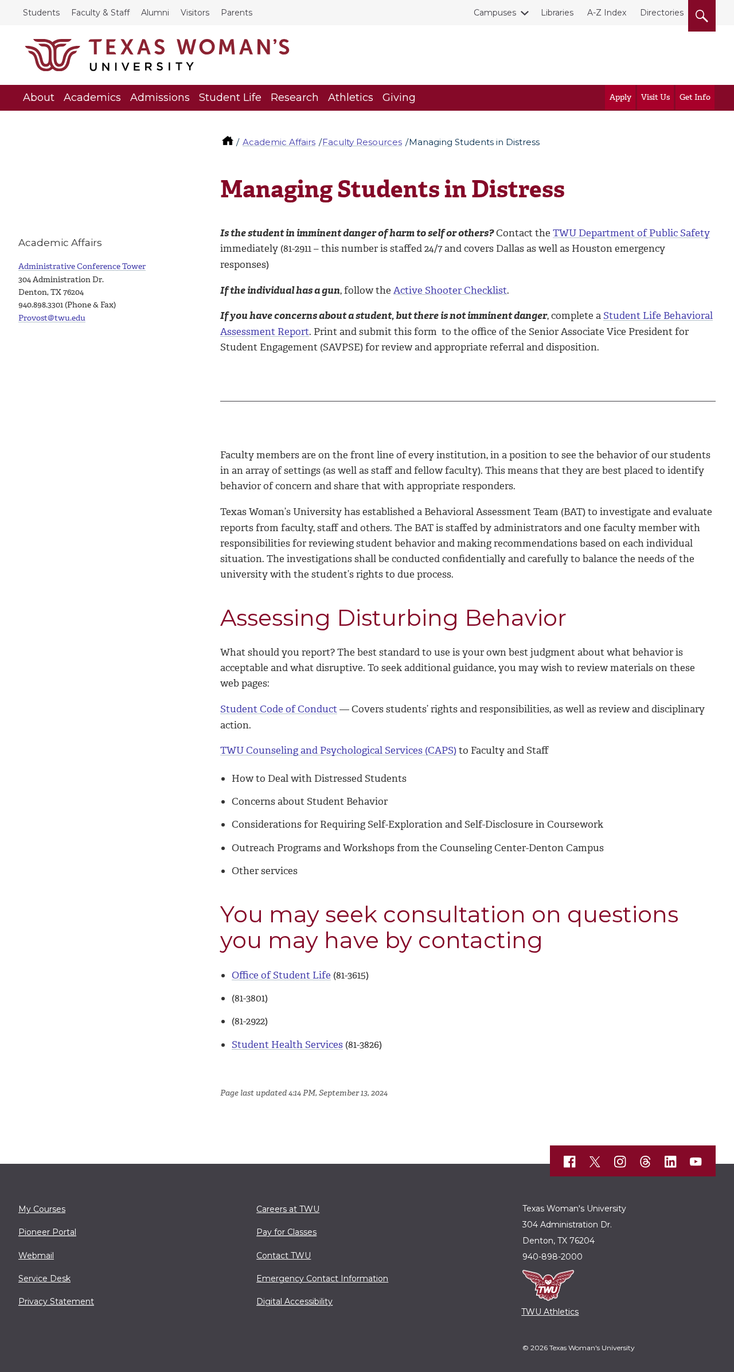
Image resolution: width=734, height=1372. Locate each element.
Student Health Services (287, 1044)
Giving (399, 97)
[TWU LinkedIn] (671, 1161)
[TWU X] (595, 1161)
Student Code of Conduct (278, 709)
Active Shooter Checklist (450, 290)
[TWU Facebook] (570, 1161)
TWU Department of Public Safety (631, 233)
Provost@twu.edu (51, 318)
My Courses (41, 1209)
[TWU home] (229, 142)
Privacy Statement (56, 1301)
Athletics (350, 97)
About (38, 97)
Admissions (160, 97)
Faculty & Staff (100, 12)
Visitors (195, 12)
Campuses (495, 12)
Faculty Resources (362, 142)
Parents (236, 12)
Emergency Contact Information (322, 1278)
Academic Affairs (279, 142)
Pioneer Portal (47, 1232)
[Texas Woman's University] (157, 55)
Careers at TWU (287, 1209)
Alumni (155, 12)
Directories (662, 12)
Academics (92, 97)
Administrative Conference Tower (82, 266)
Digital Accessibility (294, 1301)
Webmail (36, 1255)
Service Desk (44, 1278)
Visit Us (655, 97)
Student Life (230, 97)
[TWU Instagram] (620, 1161)
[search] (702, 14)
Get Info (695, 97)
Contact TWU (283, 1255)
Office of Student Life (281, 975)
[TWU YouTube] (696, 1161)
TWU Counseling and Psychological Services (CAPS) (338, 750)
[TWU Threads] (646, 1161)
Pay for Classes (286, 1232)
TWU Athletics (550, 1312)
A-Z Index (606, 12)
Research (295, 97)
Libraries (557, 12)
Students (41, 12)
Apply (620, 97)
